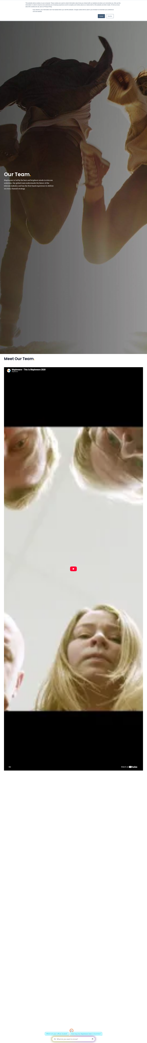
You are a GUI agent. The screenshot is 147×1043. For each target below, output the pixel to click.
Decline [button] (110, 16)
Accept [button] (101, 16)
